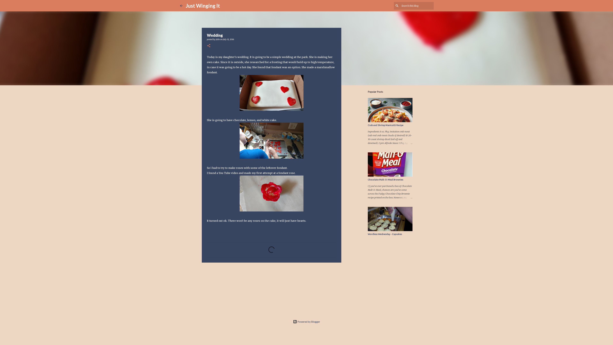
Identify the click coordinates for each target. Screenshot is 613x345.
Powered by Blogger (308, 321)
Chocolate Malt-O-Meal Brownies (385, 179)
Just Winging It (203, 6)
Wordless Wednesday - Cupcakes (385, 234)
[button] (209, 46)
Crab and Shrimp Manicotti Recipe (385, 125)
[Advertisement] (272, 289)
